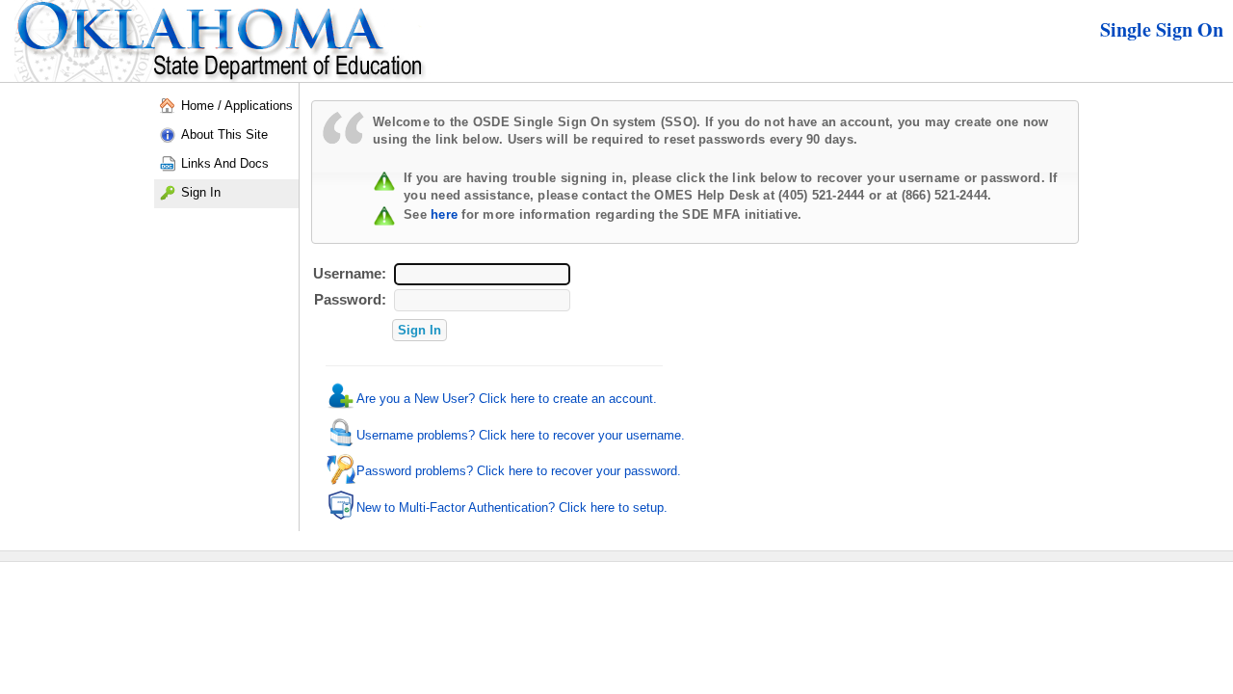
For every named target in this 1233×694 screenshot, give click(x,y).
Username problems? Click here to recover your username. (520, 435)
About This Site (224, 134)
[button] (419, 330)
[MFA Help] (341, 516)
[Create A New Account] (341, 407)
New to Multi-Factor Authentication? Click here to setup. (512, 507)
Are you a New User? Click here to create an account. (506, 398)
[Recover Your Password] (341, 480)
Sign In (201, 192)
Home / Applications (237, 105)
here (444, 214)
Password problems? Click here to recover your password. (518, 471)
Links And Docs (225, 163)
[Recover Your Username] (341, 444)
